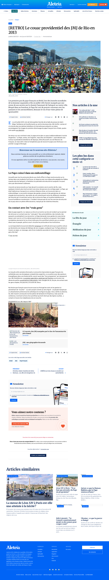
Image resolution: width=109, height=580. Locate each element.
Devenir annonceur (58, 574)
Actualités (50, 11)
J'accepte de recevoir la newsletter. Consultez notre (30, 396)
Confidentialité (89, 574)
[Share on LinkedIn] (58, 117)
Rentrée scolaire (99, 11)
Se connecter (83, 4)
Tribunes (42, 11)
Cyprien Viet (37, 36)
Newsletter (54, 549)
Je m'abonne (91, 4)
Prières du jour (80, 235)
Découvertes (67, 11)
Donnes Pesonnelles (79, 574)
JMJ (16, 361)
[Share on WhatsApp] (67, 117)
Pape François (23, 361)
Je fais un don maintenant (19, 423)
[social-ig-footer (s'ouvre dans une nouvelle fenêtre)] (59, 570)
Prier (13, 11)
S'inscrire (13, 400)
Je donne (102, 4)
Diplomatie (85, 506)
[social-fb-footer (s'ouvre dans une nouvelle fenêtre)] (53, 570)
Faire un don (38, 166)
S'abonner (92, 547)
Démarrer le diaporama (58, 305)
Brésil (10, 361)
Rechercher (26, 4)
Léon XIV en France (87, 11)
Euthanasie (60, 506)
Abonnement (55, 556)
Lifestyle (58, 11)
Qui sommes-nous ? (37, 574)
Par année (68, 549)
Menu (6, 11)
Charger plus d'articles (85, 145)
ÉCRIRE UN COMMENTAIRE (38, 455)
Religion (17, 19)
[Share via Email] (64, 117)
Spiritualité (76, 11)
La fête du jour (80, 218)
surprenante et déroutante (29, 280)
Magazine (54, 554)
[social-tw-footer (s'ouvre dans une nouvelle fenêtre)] (56, 570)
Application (54, 551)
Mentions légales (47, 574)
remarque (38, 226)
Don (53, 558)
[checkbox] (10, 395)
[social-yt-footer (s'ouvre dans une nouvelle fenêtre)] (50, 570)
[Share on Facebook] (55, 117)
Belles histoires (25, 11)
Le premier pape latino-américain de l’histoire (38, 278)
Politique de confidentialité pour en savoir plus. (84, 260)
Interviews (34, 11)
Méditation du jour (82, 229)
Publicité (54, 560)
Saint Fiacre (59, 7)
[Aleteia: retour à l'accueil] (54, 3)
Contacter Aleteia (68, 574)
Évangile (77, 224)
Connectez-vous (45, 449)
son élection (20, 130)
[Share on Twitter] (61, 117)
